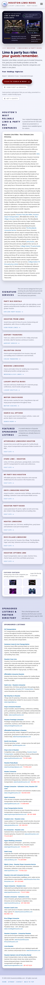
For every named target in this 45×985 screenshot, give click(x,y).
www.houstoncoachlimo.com (23, 912)
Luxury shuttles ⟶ (12, 390)
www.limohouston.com (33, 950)
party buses (30, 241)
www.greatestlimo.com (11, 825)
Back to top (29, 982)
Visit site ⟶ (9, 451)
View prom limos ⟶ (12, 327)
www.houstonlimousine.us (12, 903)
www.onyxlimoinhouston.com (13, 758)
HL (4, 3)
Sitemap (11, 982)
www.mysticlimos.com (11, 870)
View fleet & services (15, 87)
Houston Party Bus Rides (24, 214)
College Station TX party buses (30, 246)
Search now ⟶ (10, 421)
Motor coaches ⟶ (11, 406)
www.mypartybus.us (10, 702)
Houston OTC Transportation (24, 689)
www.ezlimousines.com (32, 834)
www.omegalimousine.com (12, 793)
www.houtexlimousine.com (22, 782)
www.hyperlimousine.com (12, 847)
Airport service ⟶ (12, 343)
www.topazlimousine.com (12, 892)
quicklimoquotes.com (19, 745)
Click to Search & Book (17, 82)
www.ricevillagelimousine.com (13, 929)
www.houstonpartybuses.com (22, 737)
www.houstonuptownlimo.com (13, 965)
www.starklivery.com (10, 860)
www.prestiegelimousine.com (13, 726)
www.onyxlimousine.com (16, 715)
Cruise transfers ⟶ (12, 359)
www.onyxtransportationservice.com (15, 814)
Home (4, 982)
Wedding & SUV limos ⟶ (14, 374)
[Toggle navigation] (41, 4)
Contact (19, 982)
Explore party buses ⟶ (13, 312)
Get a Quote (11, 98)
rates (38, 154)
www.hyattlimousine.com (11, 804)
